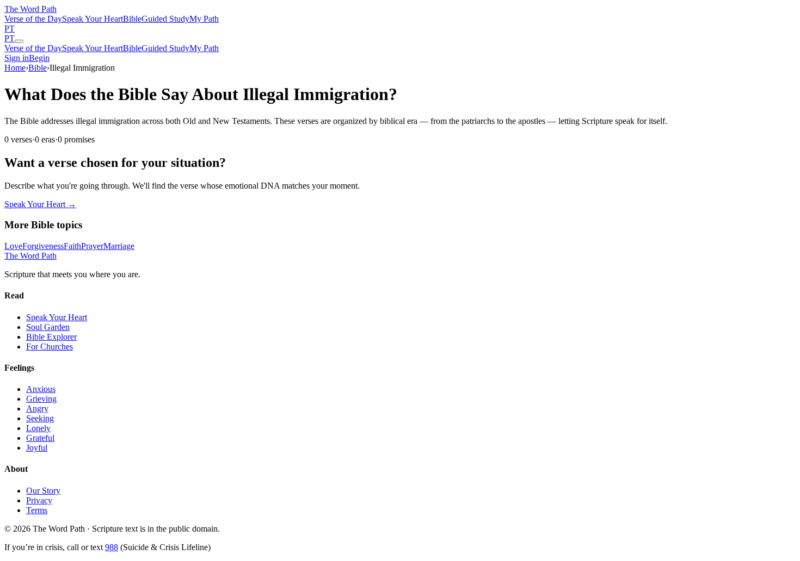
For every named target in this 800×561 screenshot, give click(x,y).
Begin (39, 58)
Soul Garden (48, 327)
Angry (37, 408)
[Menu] (19, 41)
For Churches (49, 346)
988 (111, 547)
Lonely (38, 428)
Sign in (16, 58)
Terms (36, 510)
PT (9, 28)
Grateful (40, 437)
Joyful (36, 447)
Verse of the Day (33, 18)
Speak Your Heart (92, 18)
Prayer (92, 246)
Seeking (40, 418)
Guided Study (165, 18)
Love (13, 246)
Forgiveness (43, 246)
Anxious (41, 389)
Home (15, 67)
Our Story (43, 490)
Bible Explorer (51, 336)
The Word (30, 9)
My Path (204, 18)
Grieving (41, 398)
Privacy (39, 500)
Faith (72, 246)
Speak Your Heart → (40, 204)
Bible (132, 18)
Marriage (118, 246)
